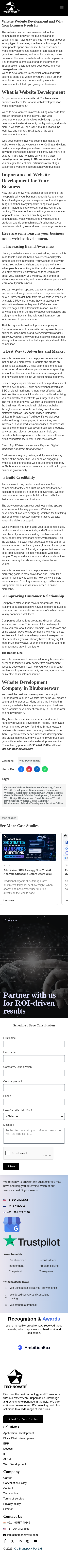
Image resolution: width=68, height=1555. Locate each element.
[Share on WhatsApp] (45, 769)
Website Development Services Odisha (42, 803)
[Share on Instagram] (29, 769)
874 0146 (43, 745)
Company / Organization (17, 1067)
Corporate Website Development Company (28, 787)
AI (4, 865)
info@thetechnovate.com (17, 748)
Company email (12, 1081)
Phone (7, 1096)
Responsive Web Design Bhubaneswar (33, 796)
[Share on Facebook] (21, 769)
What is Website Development (33, 92)
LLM (9, 865)
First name (9, 1038)
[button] (62, 7)
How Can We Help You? (17, 1110)
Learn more (8, 900)
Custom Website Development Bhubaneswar (33, 789)
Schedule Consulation (23, 1419)
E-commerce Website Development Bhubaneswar (32, 791)
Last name (9, 1052)
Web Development (29, 760)
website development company (25, 730)
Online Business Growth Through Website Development (33, 794)
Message (8, 1124)
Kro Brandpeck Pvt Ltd (28, 1548)
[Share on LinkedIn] (37, 769)
